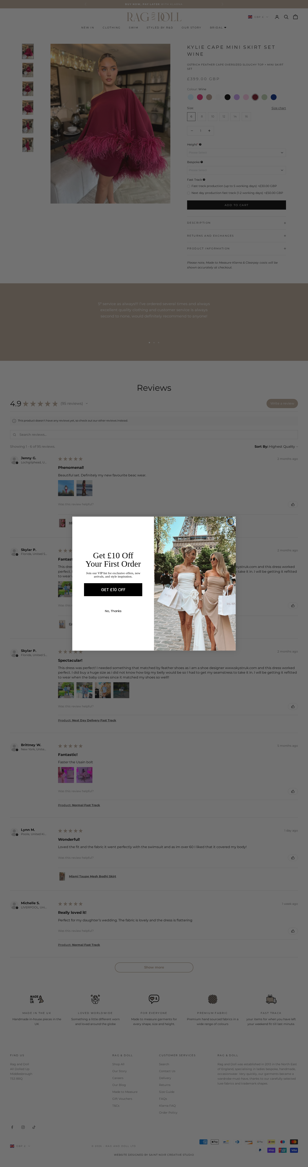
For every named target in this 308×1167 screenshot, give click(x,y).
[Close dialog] (230, 522)
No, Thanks (113, 611)
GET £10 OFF (113, 590)
